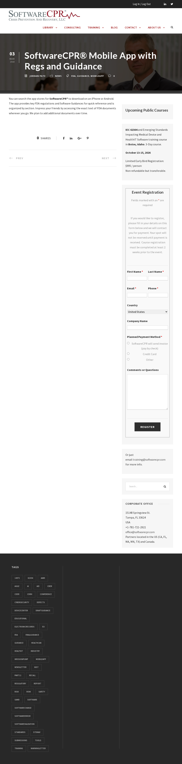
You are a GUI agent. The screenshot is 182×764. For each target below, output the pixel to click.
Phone (153, 288)
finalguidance (32, 635)
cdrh (29, 594)
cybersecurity (22, 602)
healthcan (36, 643)
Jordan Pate (38, 76)
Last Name (156, 271)
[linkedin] (165, 4)
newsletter (20, 667)
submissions (21, 740)
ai (28, 586)
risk (17, 691)
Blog (114, 27)
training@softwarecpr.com (149, 459)
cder (17, 594)
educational (21, 618)
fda (73, 76)
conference (46, 594)
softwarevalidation (24, 724)
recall (32, 675)
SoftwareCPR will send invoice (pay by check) (150, 346)
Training (94, 27)
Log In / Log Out (142, 4)
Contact (131, 27)
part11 (18, 675)
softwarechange (23, 708)
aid (38, 586)
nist (36, 667)
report (37, 683)
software (32, 699)
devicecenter (21, 610)
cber (49, 586)
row (28, 691)
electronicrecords (24, 626)
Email (131, 288)
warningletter (38, 748)
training (19, 748)
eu (43, 626)
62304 (30, 578)
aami (43, 578)
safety (42, 691)
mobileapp (97, 76)
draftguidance (43, 610)
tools (38, 740)
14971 (17, 578)
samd (17, 699)
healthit (19, 651)
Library (48, 27)
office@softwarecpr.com (140, 532)
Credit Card (149, 354)
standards (20, 732)
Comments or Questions (143, 370)
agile (17, 586)
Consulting (72, 27)
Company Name (137, 321)
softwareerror (23, 716)
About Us (154, 27)
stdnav (36, 732)
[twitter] (172, 4)
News (58, 76)
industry (35, 651)
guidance (83, 76)
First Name (135, 271)
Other (149, 359)
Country (132, 305)
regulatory (20, 683)
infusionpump (21, 659)
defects (41, 602)
